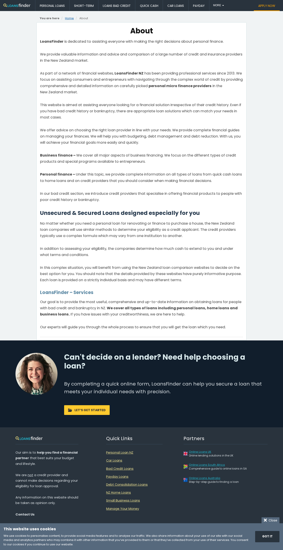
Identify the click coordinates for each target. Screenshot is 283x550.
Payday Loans (117, 476)
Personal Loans (52, 6)
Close (272, 520)
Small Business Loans (123, 500)
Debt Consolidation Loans (127, 484)
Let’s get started (90, 410)
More (217, 5)
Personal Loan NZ (119, 452)
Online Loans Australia (204, 478)
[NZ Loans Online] (17, 6)
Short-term (84, 6)
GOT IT (267, 536)
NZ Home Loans (118, 492)
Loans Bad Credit (117, 6)
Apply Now (266, 6)
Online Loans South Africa (207, 465)
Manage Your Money (122, 508)
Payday (199, 6)
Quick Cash (149, 6)
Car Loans (175, 6)
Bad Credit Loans (120, 468)
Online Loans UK (200, 452)
